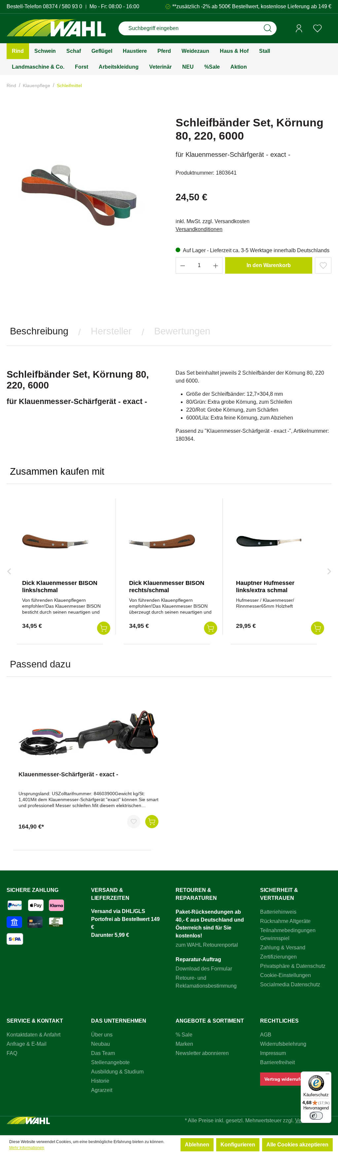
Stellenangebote (110, 1062)
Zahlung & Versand (282, 947)
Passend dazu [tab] (40, 664)
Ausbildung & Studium (117, 1071)
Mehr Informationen (26, 1147)
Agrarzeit (101, 1090)
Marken (184, 1044)
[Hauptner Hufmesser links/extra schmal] (269, 541)
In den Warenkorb (269, 265)
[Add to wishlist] (323, 265)
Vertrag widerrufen (285, 1079)
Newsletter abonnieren (202, 1053)
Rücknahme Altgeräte (285, 921)
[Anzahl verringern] (182, 265)
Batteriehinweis (278, 912)
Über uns (102, 1034)
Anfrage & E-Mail (27, 1044)
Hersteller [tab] (111, 331)
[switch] (316, 1116)
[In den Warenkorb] (151, 821)
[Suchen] (268, 28)
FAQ (12, 1053)
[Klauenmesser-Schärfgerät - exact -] (88, 733)
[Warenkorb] (329, 29)
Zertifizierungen (278, 957)
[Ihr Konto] (299, 28)
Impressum (273, 1053)
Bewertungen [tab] (182, 331)
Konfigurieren (237, 1144)
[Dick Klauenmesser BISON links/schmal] (55, 541)
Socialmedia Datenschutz (290, 984)
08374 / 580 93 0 (62, 6)
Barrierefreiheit (277, 1062)
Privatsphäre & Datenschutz (292, 966)
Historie (100, 1081)
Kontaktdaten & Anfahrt (33, 1034)
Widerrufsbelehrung (283, 1044)
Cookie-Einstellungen (285, 975)
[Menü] (327, 1075)
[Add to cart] (103, 628)
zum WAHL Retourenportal (207, 945)
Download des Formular (204, 968)
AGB (265, 1034)
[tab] (39, 331)
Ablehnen (197, 1144)
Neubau (100, 1044)
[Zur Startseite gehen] (56, 28)
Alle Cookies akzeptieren (297, 1144)
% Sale (184, 1034)
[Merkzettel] (317, 28)
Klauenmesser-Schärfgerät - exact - (68, 774)
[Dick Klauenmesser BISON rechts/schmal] (162, 541)
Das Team (103, 1053)
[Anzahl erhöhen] (216, 265)
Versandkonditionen (199, 229)
